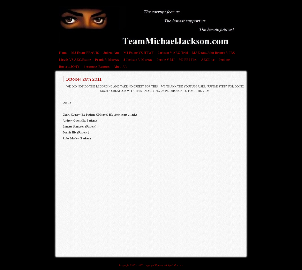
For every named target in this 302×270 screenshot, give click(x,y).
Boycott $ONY (69, 66)
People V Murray (107, 59)
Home (63, 52)
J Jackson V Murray (137, 59)
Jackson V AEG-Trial (173, 52)
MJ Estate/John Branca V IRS (213, 52)
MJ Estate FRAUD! (85, 52)
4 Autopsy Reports (97, 66)
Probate (224, 59)
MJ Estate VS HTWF (138, 52)
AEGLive (207, 59)
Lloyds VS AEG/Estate (75, 59)
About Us (120, 66)
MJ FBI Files (188, 59)
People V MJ (166, 59)
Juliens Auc (111, 52)
